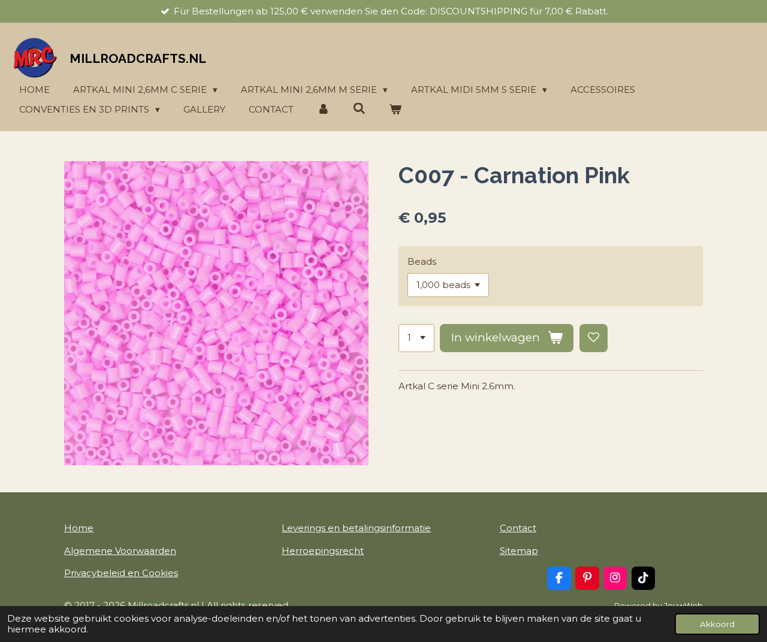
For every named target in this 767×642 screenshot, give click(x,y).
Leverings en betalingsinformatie (356, 528)
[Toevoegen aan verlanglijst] (593, 338)
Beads (421, 261)
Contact (518, 528)
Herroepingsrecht (323, 550)
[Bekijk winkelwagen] (395, 110)
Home (78, 528)
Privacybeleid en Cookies (121, 573)
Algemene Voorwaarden (120, 550)
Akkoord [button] (717, 624)
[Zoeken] (359, 108)
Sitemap (519, 550)
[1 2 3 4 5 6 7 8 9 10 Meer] (416, 338)
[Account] (323, 110)
